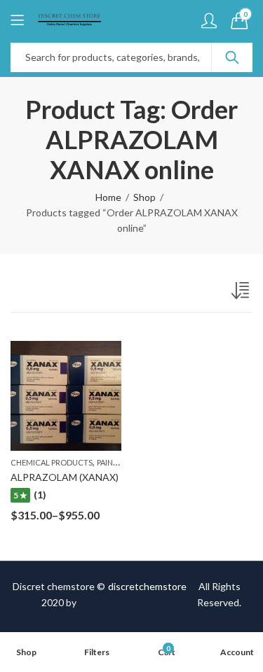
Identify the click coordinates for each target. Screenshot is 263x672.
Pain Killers (120, 462)
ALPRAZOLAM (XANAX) (65, 477)
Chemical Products (52, 462)
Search (232, 57)
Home (108, 197)
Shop (144, 197)
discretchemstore (147, 586)
